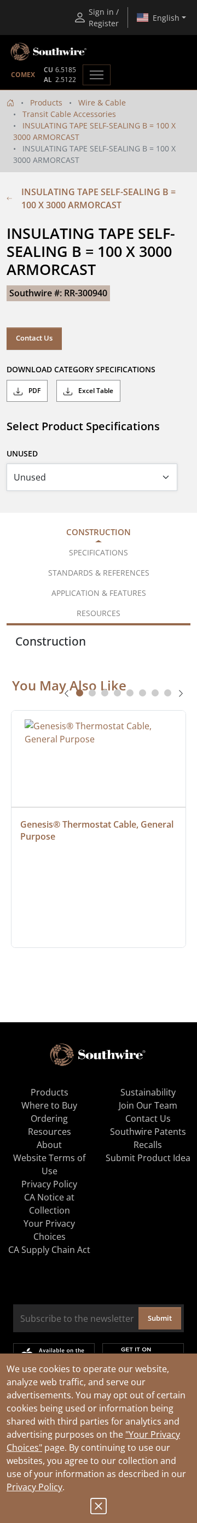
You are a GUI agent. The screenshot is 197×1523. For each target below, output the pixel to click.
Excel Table (95, 390)
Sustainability (148, 1092)
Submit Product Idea (148, 1158)
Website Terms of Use (49, 1164)
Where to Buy (49, 1105)
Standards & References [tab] (98, 572)
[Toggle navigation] (97, 75)
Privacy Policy (34, 1487)
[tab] (79, 692)
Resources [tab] (98, 613)
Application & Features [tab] (98, 593)
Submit (160, 1318)
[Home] (10, 102)
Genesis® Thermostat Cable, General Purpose (98, 830)
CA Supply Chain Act (49, 1250)
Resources (49, 1132)
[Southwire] (49, 52)
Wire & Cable (102, 102)
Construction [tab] (98, 531)
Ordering (49, 1118)
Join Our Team (148, 1105)
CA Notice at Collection (49, 1203)
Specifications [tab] (98, 552)
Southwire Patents (148, 1132)
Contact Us (34, 338)
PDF (33, 390)
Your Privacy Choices (49, 1230)
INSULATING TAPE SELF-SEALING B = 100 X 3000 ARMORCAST (98, 198)
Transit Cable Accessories (69, 114)
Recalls (148, 1145)
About (49, 1145)
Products (46, 102)
